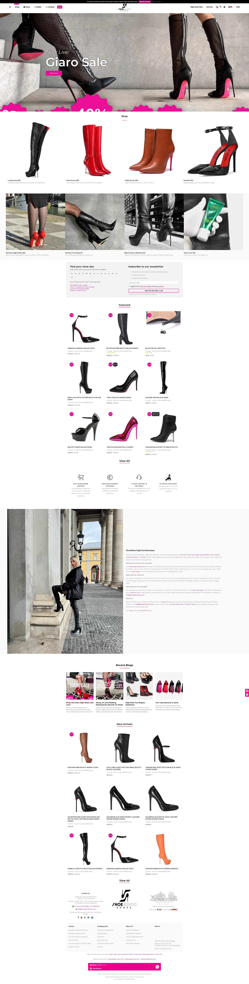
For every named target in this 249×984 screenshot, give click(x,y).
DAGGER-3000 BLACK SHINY (156, 398)
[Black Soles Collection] (154, 222)
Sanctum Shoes (185, 555)
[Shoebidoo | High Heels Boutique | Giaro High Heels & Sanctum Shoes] (124, 6)
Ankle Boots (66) (139, 181)
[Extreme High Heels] (35, 222)
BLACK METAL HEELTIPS (155, 348)
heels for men (135, 592)
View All (124, 460)
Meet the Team (74, 947)
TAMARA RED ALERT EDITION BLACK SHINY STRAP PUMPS (163, 768)
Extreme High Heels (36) (27, 254)
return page (135, 571)
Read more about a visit (163, 948)
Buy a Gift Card (102, 940)
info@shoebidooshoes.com (135, 595)
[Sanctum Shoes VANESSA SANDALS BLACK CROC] (86, 328)
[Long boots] (37, 150)
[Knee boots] (95, 150)
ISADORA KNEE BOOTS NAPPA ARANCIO (161, 869)
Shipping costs (102, 933)
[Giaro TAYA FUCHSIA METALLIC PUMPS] (124, 427)
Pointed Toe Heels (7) (79, 254)
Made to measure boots (78, 290)
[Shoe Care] (213, 222)
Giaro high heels (177, 604)
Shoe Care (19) (196, 254)
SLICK (143, 557)
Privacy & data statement (134, 937)
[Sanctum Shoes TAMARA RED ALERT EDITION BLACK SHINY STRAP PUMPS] (163, 747)
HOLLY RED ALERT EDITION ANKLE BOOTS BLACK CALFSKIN (124, 768)
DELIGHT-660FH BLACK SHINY (80, 447)
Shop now (54, 73)
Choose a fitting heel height (79, 289)
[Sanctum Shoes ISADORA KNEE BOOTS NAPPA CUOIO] (86, 747)
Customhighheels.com (148, 959)
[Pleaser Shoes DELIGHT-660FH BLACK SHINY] (86, 427)
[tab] (124, 724)
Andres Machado (131, 557)
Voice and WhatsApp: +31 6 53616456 (87, 906)
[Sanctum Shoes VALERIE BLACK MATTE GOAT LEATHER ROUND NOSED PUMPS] (163, 797)
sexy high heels (198, 590)
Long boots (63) (26, 181)
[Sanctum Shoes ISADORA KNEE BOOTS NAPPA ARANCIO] (163, 848)
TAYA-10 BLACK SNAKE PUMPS (119, 398)
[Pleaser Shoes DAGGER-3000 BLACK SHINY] (163, 378)
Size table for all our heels (78, 285)
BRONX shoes (209, 555)
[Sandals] (212, 150)
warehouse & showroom (137, 566)
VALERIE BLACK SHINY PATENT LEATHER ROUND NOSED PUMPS (123, 818)
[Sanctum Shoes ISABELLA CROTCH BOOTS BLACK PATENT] (86, 848)
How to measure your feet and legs (82, 287)
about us (165, 602)
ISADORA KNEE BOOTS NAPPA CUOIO (83, 767)
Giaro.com (158, 954)
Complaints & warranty (133, 933)
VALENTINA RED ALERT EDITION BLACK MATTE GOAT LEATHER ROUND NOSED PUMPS (84, 819)
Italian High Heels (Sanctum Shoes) (121, 954)
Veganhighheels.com (132, 959)
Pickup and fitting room (105, 943)
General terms (131, 940)
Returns (100, 947)
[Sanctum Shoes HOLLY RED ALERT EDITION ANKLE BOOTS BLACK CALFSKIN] (124, 747)
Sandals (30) (199, 181)
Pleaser (216, 555)
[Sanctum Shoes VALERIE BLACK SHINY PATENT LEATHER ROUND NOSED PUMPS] (124, 797)
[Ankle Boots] (154, 150)
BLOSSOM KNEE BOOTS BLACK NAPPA (122, 348)
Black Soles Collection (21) (148, 254)
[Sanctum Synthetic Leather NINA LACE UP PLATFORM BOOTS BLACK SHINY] (86, 378)
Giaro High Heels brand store (144, 954)
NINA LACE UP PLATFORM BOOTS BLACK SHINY (84, 399)
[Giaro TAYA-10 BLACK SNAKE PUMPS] (124, 378)
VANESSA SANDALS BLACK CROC (81, 348)
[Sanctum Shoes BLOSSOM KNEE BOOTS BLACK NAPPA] (124, 328)
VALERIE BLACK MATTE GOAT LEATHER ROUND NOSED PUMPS (161, 818)
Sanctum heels (190, 604)
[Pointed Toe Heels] (94, 222)
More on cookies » (157, 1)
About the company (133, 943)
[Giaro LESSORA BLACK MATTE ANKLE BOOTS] (163, 427)
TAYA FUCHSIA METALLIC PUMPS (120, 447)
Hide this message (145, 1)
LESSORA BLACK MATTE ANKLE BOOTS (161, 447)
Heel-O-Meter (73, 940)
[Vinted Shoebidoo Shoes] (92, 917)
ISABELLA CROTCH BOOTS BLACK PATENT (85, 869)
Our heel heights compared (78, 937)
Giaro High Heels (197, 555)
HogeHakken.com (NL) (116, 959)
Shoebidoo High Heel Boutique (140, 550)
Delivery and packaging (105, 930)
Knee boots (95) (84, 181)
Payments (100, 937)
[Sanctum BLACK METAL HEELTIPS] (163, 328)
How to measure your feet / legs (80, 943)
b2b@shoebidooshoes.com (145, 604)
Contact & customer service (78, 930)
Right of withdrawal (132, 930)
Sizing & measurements (77, 933)
